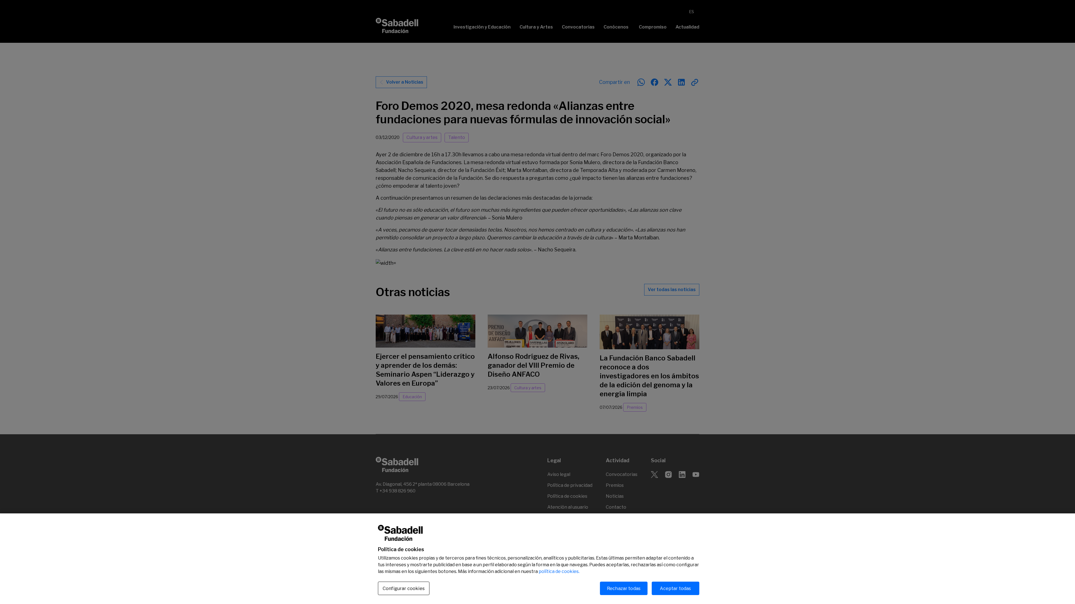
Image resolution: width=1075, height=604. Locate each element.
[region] (537, 558)
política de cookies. (559, 571)
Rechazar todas (624, 588)
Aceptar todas (675, 588)
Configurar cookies (404, 588)
